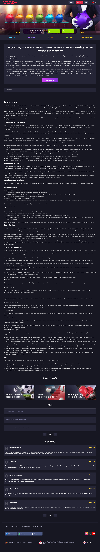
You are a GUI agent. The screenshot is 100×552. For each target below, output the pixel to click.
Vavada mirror (50, 80)
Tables (17, 526)
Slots (6, 526)
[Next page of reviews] (55, 515)
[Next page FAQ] (55, 434)
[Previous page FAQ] (44, 434)
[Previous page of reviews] (44, 515)
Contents (35, 526)
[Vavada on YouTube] (93, 533)
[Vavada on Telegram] (86, 2)
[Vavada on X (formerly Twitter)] (90, 533)
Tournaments (26, 526)
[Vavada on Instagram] (86, 533)
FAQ (41, 526)
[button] (98, 20)
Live (12, 526)
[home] (10, 2)
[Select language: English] (94, 2)
